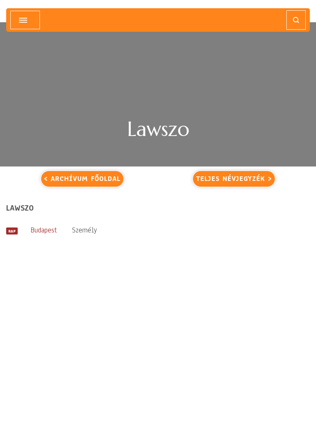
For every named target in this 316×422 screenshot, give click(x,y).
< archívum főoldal (82, 178)
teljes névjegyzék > (234, 178)
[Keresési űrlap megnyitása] (296, 20)
